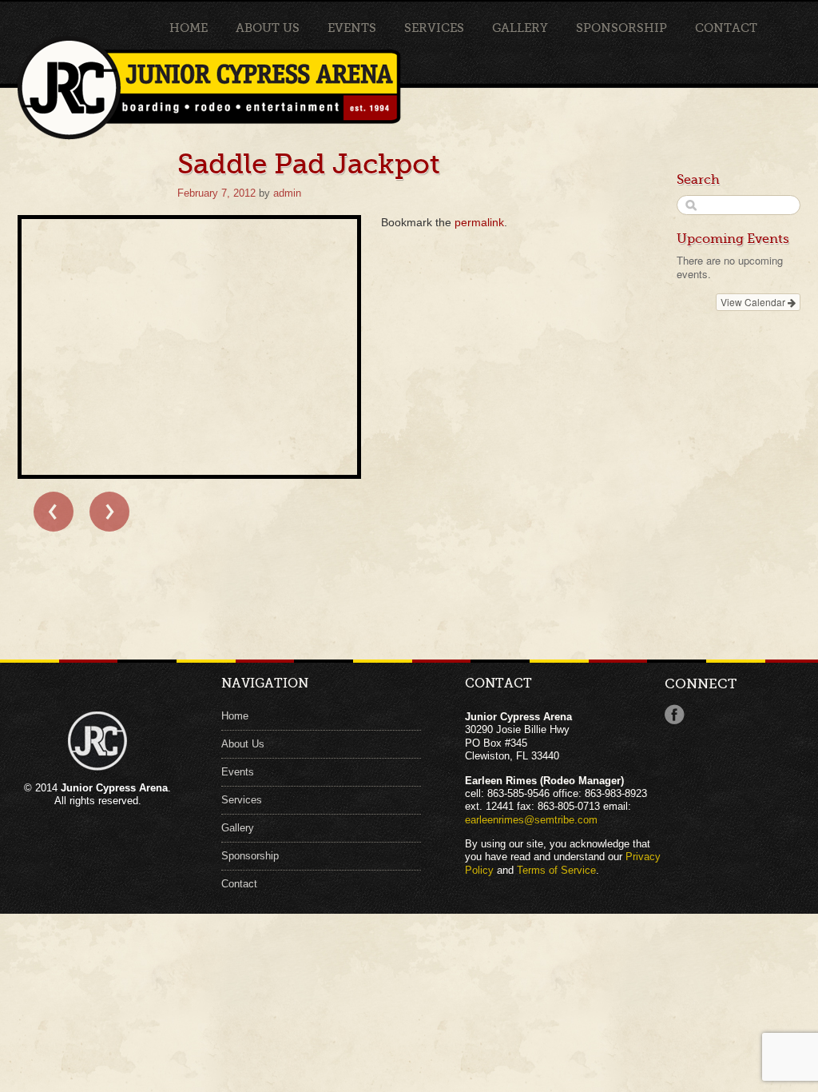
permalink (479, 222)
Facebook (675, 714)
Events (352, 28)
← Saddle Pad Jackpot (53, 512)
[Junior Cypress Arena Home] (93, 89)
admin (287, 193)
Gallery (520, 28)
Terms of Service (556, 870)
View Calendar (754, 302)
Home (188, 28)
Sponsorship (621, 28)
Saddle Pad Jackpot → (109, 512)
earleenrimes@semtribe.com (531, 820)
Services (434, 28)
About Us (268, 28)
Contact (726, 28)
